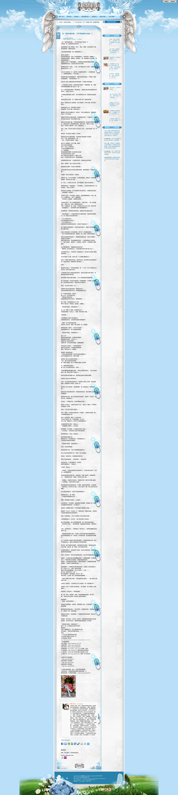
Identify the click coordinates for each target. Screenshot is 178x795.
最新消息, (69, 39)
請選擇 (113, 21)
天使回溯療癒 (65, 38)
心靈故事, (65, 39)
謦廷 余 (106, 143)
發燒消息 (69, 16)
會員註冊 (173, 1)
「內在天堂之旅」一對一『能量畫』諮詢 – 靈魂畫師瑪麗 (87, 22)
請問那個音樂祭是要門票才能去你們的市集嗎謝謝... (112, 159)
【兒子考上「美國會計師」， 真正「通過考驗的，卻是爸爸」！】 (114, 75)
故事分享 (71, 38)
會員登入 (167, 1)
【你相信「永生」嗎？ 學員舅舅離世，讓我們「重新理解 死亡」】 (114, 104)
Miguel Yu (106, 130)
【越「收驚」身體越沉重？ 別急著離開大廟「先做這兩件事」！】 (114, 51)
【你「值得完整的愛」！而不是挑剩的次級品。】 (77, 33)
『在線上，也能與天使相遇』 (65, 22)
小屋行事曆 (111, 16)
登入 (69, 752)
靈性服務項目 (86, 16)
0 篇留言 (80, 39)
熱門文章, (73, 39)
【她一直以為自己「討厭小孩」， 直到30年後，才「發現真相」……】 (115, 96)
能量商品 (95, 16)
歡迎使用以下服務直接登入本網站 (67, 755)
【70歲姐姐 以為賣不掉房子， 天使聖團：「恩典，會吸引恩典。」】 (114, 112)
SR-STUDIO (99, 775)
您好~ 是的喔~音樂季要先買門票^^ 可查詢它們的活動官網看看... (112, 153)
